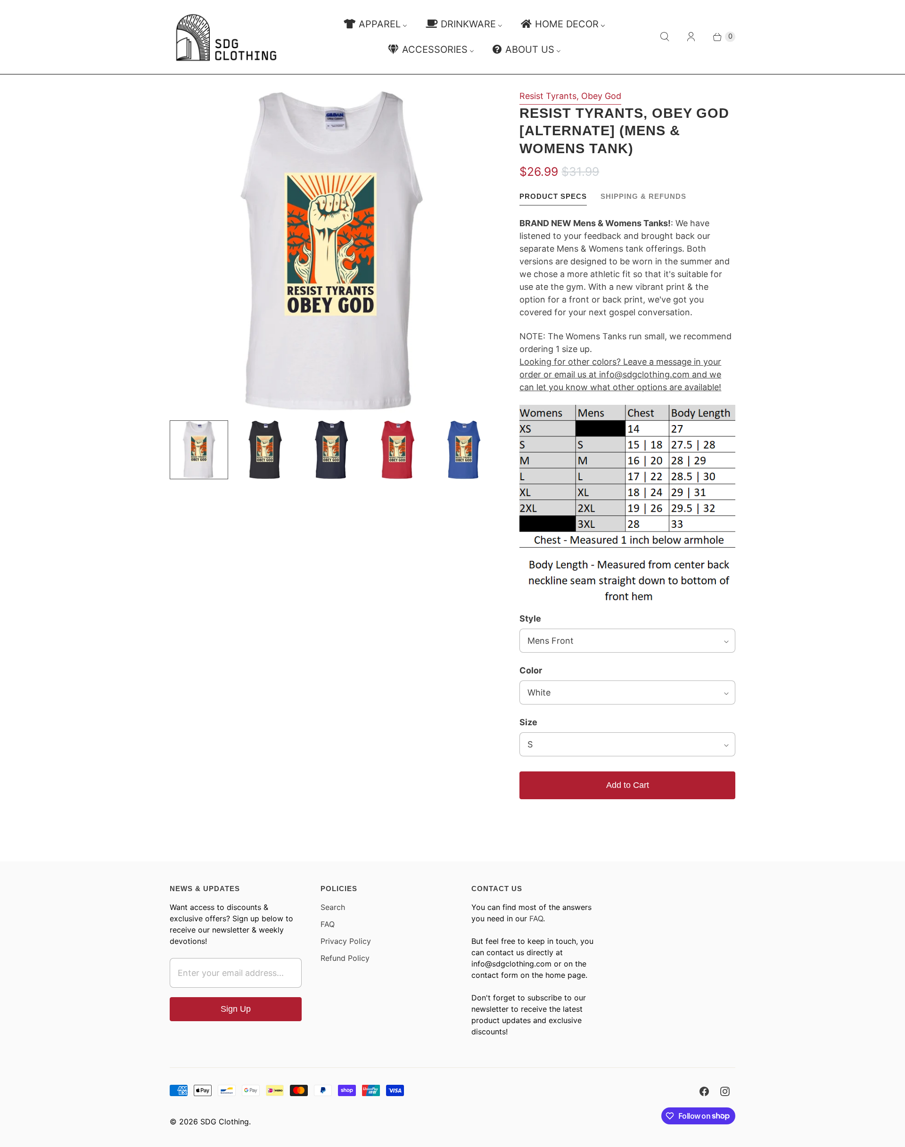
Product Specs (553, 196)
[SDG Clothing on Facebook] (704, 1091)
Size (528, 722)
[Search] (664, 36)
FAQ (328, 924)
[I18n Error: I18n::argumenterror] (199, 449)
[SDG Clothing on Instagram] (725, 1091)
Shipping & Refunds (643, 196)
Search (333, 907)
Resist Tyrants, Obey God (570, 96)
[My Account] (691, 36)
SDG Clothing (224, 1121)
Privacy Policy (346, 941)
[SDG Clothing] (226, 37)
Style (530, 618)
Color (530, 670)
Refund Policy (345, 958)
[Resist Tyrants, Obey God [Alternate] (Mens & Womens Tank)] (331, 251)
